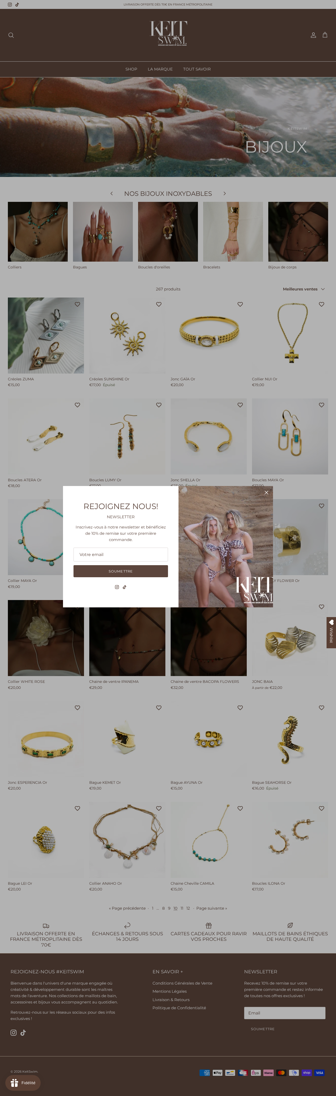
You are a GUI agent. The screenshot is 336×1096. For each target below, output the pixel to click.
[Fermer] (266, 492)
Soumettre (121, 571)
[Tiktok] (125, 587)
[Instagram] (117, 587)
